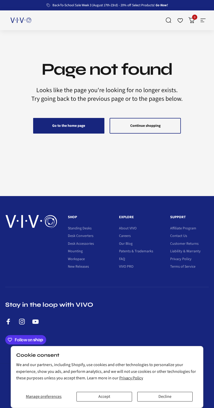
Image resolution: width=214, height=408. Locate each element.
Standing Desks (80, 228)
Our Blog (126, 244)
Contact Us (178, 236)
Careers (125, 236)
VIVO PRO (126, 267)
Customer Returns (184, 244)
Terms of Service (182, 267)
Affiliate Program (183, 228)
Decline (164, 396)
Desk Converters (80, 236)
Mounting (75, 251)
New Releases (78, 267)
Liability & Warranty (185, 251)
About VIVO (127, 228)
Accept (104, 396)
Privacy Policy (131, 378)
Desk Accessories (81, 244)
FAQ (122, 259)
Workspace (76, 259)
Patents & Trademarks (136, 251)
